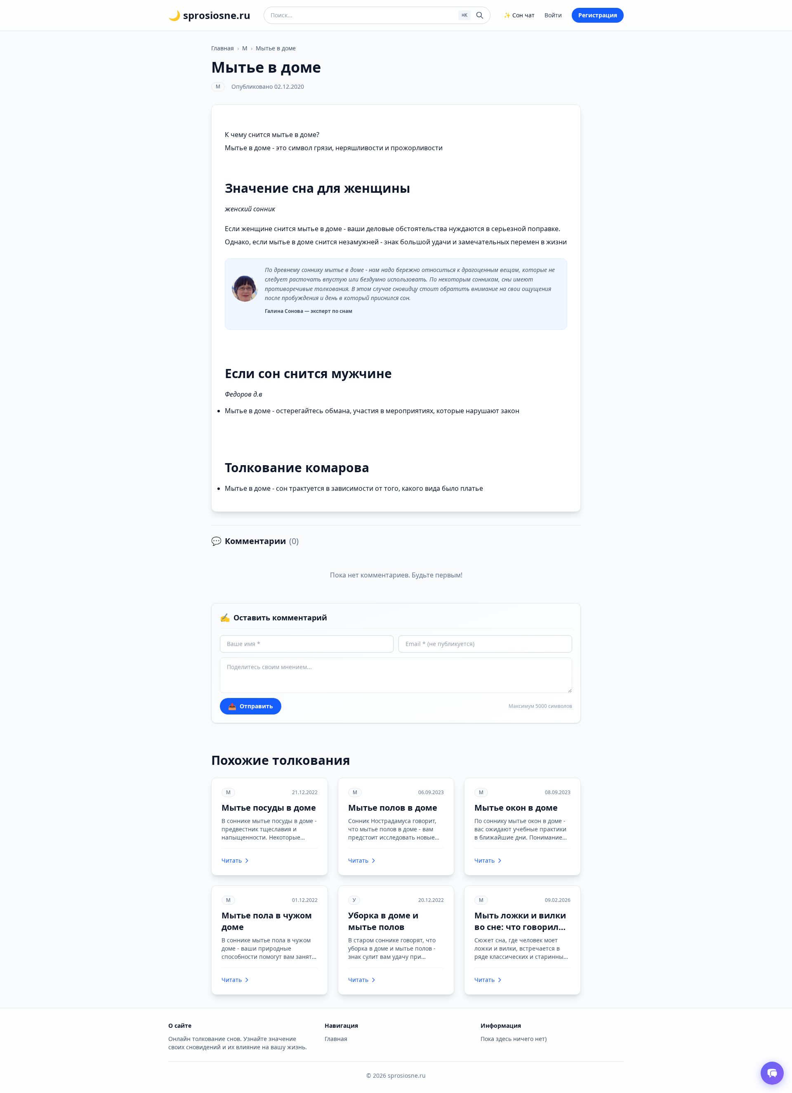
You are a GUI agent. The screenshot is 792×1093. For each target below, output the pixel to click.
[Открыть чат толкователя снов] (772, 1073)
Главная (222, 48)
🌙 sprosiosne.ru (209, 15)
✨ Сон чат (519, 15)
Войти (553, 15)
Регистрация (597, 15)
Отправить (250, 706)
